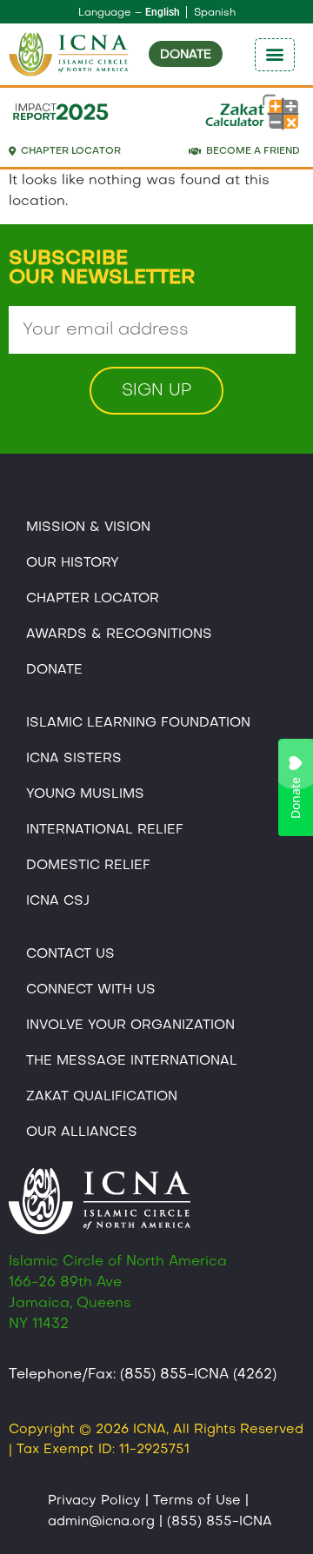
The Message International (131, 1061)
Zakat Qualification (101, 1097)
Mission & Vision (88, 527)
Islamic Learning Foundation (138, 723)
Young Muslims (85, 794)
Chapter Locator (92, 599)
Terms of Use (197, 1501)
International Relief (104, 830)
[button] (275, 54)
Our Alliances (81, 1132)
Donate (54, 670)
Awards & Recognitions (119, 634)
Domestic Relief (88, 866)
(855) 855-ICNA (219, 1522)
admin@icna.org (101, 1522)
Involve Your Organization (130, 1025)
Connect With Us (91, 990)
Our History (72, 563)
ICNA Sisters (74, 759)
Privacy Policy (94, 1501)
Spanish (215, 13)
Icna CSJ (58, 901)
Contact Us (70, 954)
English (162, 12)
